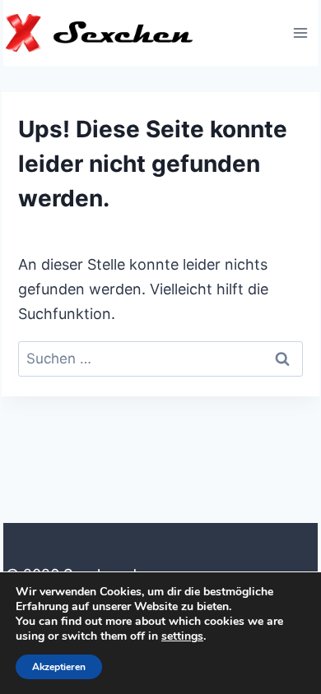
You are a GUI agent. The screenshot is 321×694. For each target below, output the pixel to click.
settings (182, 636)
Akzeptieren (59, 666)
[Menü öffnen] (300, 32)
